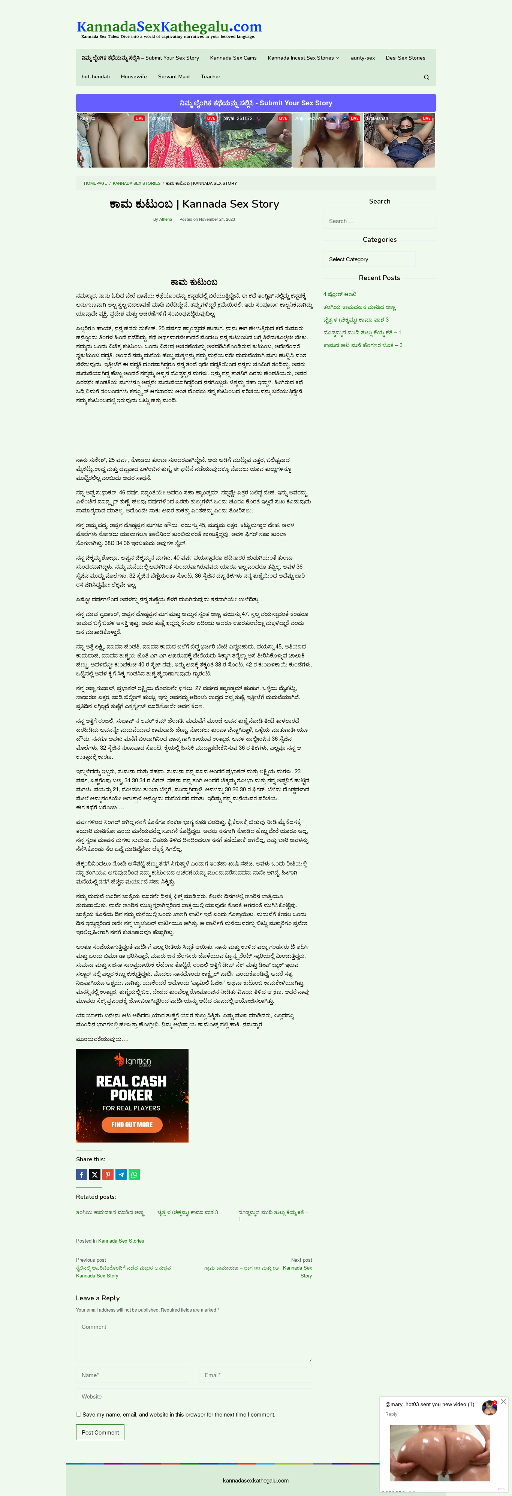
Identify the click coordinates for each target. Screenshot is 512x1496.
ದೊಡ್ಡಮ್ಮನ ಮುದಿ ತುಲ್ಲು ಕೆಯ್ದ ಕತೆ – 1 (273, 1215)
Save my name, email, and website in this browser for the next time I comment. (178, 1414)
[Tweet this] (94, 1174)
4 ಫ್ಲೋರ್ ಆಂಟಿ (339, 294)
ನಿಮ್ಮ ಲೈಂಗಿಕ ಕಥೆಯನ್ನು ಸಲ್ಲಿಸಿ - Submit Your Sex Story (256, 103)
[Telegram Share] (121, 1174)
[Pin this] (108, 1174)
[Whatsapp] (134, 1174)
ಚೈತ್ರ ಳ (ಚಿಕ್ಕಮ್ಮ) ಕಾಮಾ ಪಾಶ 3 (187, 1212)
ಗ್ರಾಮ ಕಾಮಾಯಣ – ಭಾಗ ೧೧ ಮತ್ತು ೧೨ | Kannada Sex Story (258, 1267)
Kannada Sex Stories (121, 1240)
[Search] (426, 76)
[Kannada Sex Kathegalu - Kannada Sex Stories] (169, 26)
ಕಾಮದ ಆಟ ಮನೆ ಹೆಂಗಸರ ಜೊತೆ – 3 (363, 345)
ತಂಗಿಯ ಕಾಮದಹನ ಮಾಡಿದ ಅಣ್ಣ (110, 1212)
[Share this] (81, 1174)
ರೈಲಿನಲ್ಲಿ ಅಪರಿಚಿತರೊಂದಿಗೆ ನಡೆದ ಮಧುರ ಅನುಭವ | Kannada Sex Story (125, 1267)
